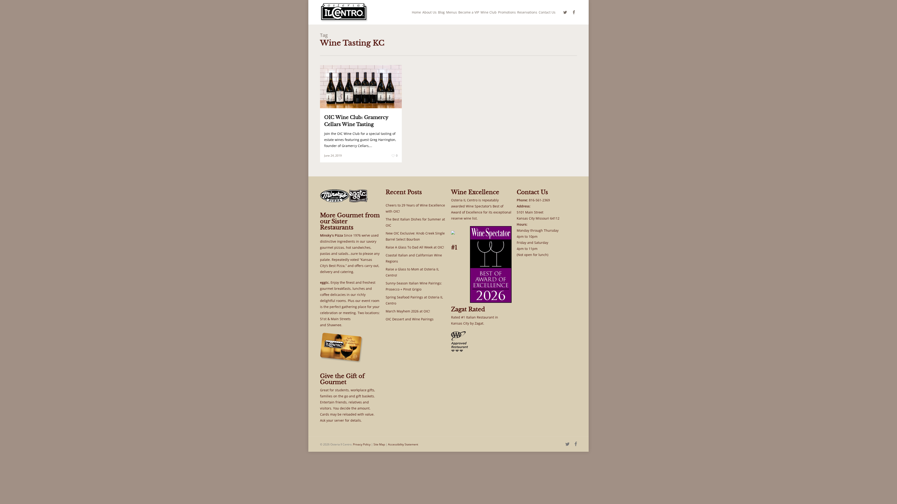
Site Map (379, 444)
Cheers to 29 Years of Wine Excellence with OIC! (415, 208)
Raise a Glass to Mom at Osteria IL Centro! (412, 272)
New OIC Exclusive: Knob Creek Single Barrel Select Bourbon (415, 236)
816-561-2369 (539, 200)
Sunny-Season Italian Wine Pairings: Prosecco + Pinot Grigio (414, 286)
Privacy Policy (361, 444)
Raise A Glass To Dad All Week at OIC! (415, 247)
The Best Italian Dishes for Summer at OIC (415, 222)
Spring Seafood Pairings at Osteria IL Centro (414, 300)
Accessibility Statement (403, 444)
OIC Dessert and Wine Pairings (410, 319)
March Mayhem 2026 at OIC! (408, 311)
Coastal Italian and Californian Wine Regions (414, 258)
